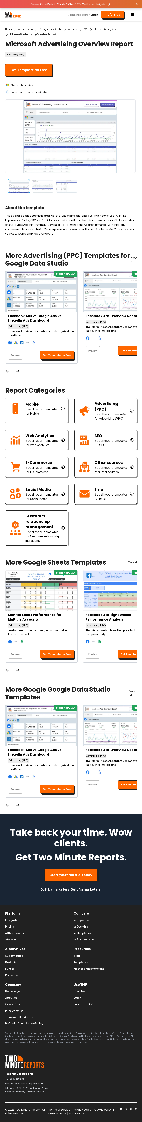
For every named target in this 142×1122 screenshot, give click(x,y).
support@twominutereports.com (24, 1083)
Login (94, 14)
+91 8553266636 (14, 1078)
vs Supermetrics (84, 920)
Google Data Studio (50, 29)
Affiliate (10, 939)
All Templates (25, 29)
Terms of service (59, 1109)
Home (8, 29)
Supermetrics (14, 955)
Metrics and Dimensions (89, 968)
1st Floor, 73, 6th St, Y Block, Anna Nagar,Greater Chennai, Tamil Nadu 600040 (27, 1090)
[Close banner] (137, 4)
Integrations (13, 920)
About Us (11, 997)
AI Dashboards (14, 933)
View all (134, 259)
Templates (81, 962)
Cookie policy (103, 1109)
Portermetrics (14, 975)
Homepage (12, 991)
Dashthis (10, 962)
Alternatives (15, 949)
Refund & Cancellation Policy (24, 1023)
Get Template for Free (29, 70)
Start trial (80, 991)
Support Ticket (84, 1004)
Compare (81, 913)
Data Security (57, 1113)
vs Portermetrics (84, 939)
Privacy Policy (14, 1010)
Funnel (9, 968)
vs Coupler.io (82, 933)
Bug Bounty (76, 1113)
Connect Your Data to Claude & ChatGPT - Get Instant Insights (67, 4)
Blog (77, 955)
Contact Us (12, 1004)
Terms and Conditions (19, 1017)
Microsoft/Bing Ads (105, 29)
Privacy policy (82, 1109)
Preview (15, 355)
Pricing (9, 926)
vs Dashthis (81, 926)
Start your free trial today (71, 875)
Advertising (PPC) (78, 29)
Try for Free (112, 14)
